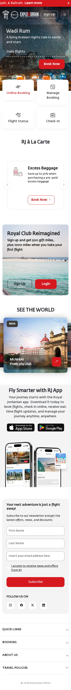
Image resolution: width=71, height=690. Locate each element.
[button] (7, 185)
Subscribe (35, 582)
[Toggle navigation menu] (65, 14)
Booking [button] (9, 642)
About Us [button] (10, 655)
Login (46, 284)
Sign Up (49, 14)
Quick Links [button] (11, 629)
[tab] (18, 90)
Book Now (52, 64)
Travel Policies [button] (15, 668)
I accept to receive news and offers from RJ (34, 568)
